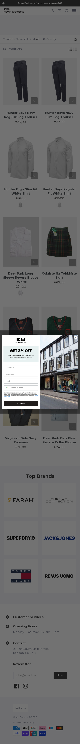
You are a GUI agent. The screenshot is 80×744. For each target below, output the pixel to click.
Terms (8, 396)
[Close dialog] (75, 337)
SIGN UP (21, 403)
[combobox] (7, 388)
